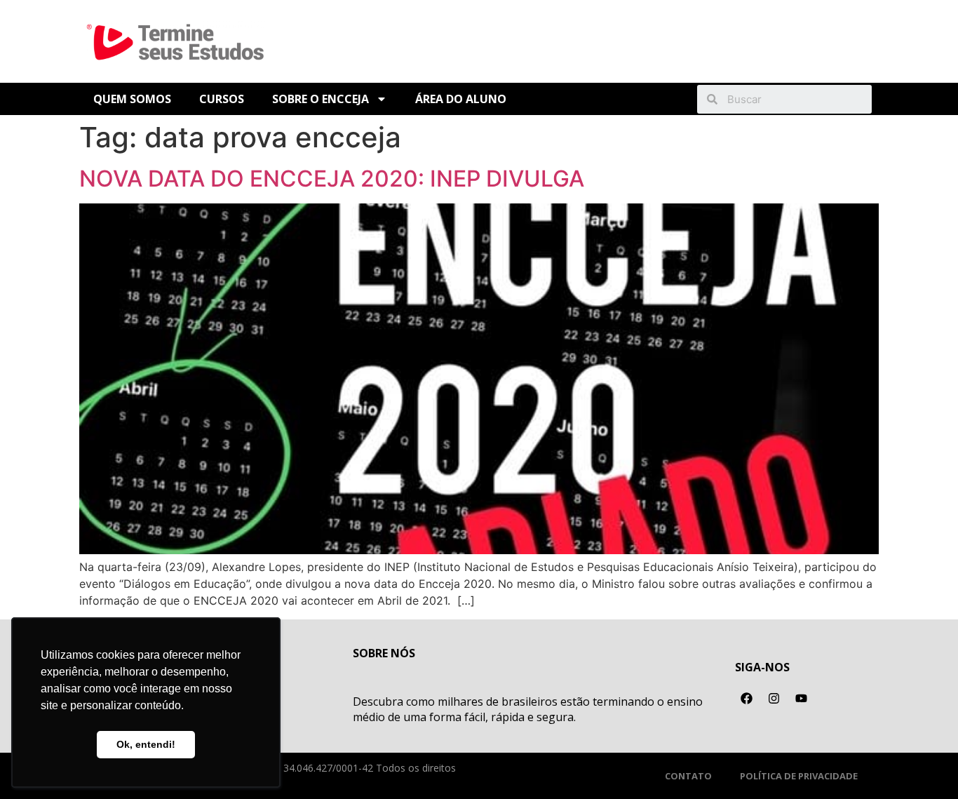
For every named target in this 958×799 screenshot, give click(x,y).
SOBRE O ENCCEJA (320, 99)
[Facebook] (747, 699)
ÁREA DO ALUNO (460, 99)
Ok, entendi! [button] (145, 744)
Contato (688, 776)
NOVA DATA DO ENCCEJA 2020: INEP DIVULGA (331, 178)
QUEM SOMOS (132, 99)
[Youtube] (802, 699)
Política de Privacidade (799, 776)
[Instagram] (774, 699)
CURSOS (221, 99)
